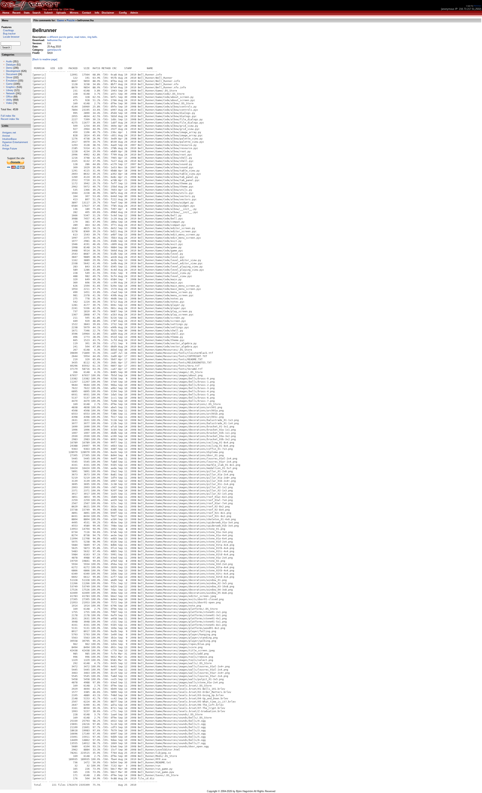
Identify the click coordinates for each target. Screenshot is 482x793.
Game (9, 83)
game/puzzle (54, 49)
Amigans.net (9, 132)
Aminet (6, 135)
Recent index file (10, 119)
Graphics (11, 87)
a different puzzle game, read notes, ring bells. (72, 37)
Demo (9, 67)
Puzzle (71, 20)
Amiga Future (9, 148)
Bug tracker (8, 33)
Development (13, 71)
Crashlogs (7, 30)
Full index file (8, 115)
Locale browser (10, 36)
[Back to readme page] (44, 59)
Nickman (477, 6)
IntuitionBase (9, 139)
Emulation (11, 80)
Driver (9, 77)
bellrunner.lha (54, 40)
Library (9, 90)
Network (10, 93)
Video (9, 103)
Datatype (11, 64)
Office (9, 96)
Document (11, 74)
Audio (9, 61)
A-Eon (5, 145)
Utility (9, 99)
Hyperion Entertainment (15, 142)
